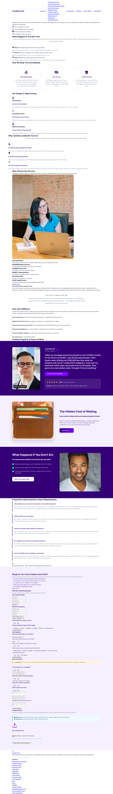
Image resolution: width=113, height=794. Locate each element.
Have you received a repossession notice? (24, 643)
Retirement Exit (52, 16)
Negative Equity (52, 10)
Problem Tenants (53, 12)
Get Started (97, 11)
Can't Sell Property (53, 8)
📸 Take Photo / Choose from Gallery (23, 736)
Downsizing (51, 18)
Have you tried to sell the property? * (23, 676)
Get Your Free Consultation (55, 373)
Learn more (65, 430)
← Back (14, 630)
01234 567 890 (16, 787)
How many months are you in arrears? (23, 639)
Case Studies (16, 775)
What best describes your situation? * (23, 634)
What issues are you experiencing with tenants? (26, 648)
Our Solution (70, 11)
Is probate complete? (18, 652)
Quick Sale (15, 769)
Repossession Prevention (19, 761)
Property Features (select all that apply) (23, 625)
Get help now (16, 284)
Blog (13, 781)
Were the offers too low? (19, 687)
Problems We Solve (53, 2)
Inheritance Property (54, 14)
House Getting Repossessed (56, 6)
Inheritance (15, 771)
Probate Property (53, 20)
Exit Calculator (16, 779)
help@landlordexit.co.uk (19, 789)
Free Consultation (17, 793)
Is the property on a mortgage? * (21, 667)
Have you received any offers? (21, 682)
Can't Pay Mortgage (54, 4)
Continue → (15, 604)
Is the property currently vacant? (21, 620)
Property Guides (17, 777)
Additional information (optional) (21, 700)
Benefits (78, 11)
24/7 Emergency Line (18, 791)
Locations (43, 11)
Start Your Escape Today (22, 479)
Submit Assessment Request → (24, 743)
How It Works (87, 11)
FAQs (13, 783)
